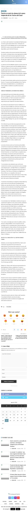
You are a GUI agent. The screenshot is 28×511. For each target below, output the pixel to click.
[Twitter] (18, 329)
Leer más (22, 509)
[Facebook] (14, 329)
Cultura (4, 11)
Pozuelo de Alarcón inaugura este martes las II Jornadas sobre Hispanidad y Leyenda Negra (18, 466)
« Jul (2, 428)
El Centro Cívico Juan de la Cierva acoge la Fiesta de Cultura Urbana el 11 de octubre (18, 476)
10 (3, 414)
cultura (9, 306)
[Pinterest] (21, 329)
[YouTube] (18, 497)
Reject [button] (18, 509)
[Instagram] (15, 497)
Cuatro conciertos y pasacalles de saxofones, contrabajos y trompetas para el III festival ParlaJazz (18, 443)
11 (6, 414)
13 (14, 414)
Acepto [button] (12, 509)
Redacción (5, 18)
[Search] (26, 2)
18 (6, 417)
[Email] (25, 329)
